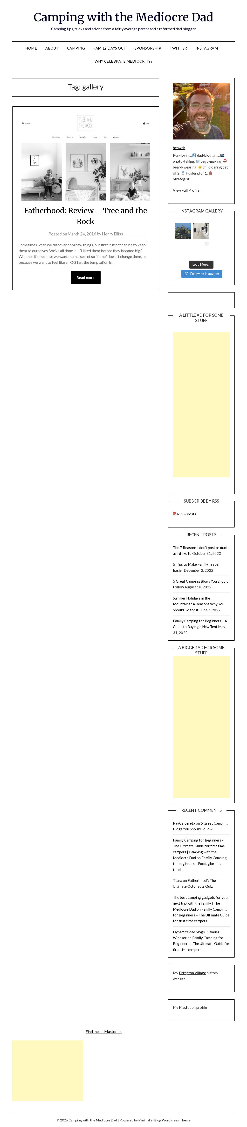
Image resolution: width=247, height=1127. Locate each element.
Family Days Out (109, 48)
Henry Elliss (112, 233)
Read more (86, 277)
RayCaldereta (184, 823)
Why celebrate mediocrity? (124, 61)
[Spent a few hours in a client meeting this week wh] (183, 231)
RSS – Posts (186, 514)
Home (31, 48)
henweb (179, 148)
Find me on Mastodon (104, 1031)
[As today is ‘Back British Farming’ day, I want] (219, 249)
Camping (76, 48)
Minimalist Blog (149, 1120)
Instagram (207, 48)
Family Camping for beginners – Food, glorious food (200, 864)
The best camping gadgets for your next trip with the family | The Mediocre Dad (201, 903)
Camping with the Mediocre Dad (123, 17)
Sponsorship (148, 48)
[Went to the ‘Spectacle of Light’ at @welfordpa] (201, 249)
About (52, 48)
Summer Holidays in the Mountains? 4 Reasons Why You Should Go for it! (198, 604)
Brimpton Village (192, 973)
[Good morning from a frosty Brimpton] (219, 231)
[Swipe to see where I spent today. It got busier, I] (201, 231)
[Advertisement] (201, 404)
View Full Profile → (188, 190)
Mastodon (187, 1007)
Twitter (178, 48)
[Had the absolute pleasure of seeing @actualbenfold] (183, 249)
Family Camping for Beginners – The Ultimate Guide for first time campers (201, 915)
